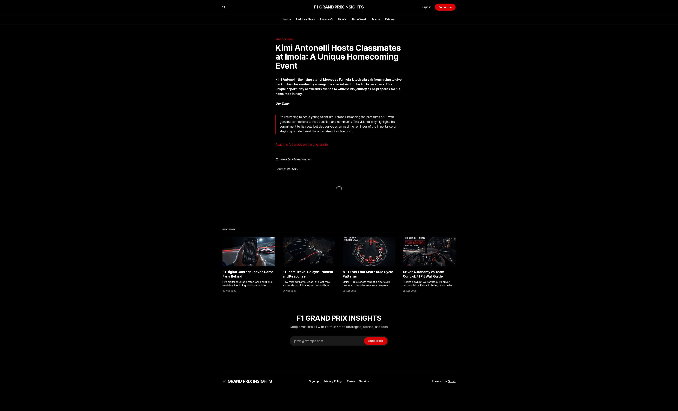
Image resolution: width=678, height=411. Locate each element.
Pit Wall (342, 19)
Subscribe (445, 7)
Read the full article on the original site (301, 144)
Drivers (390, 19)
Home (287, 19)
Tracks (375, 19)
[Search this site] (224, 7)
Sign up (314, 381)
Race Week (359, 19)
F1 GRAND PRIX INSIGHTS (339, 7)
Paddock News (305, 19)
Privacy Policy (333, 381)
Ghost (452, 381)
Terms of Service (358, 381)
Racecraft (326, 19)
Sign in (427, 7)
